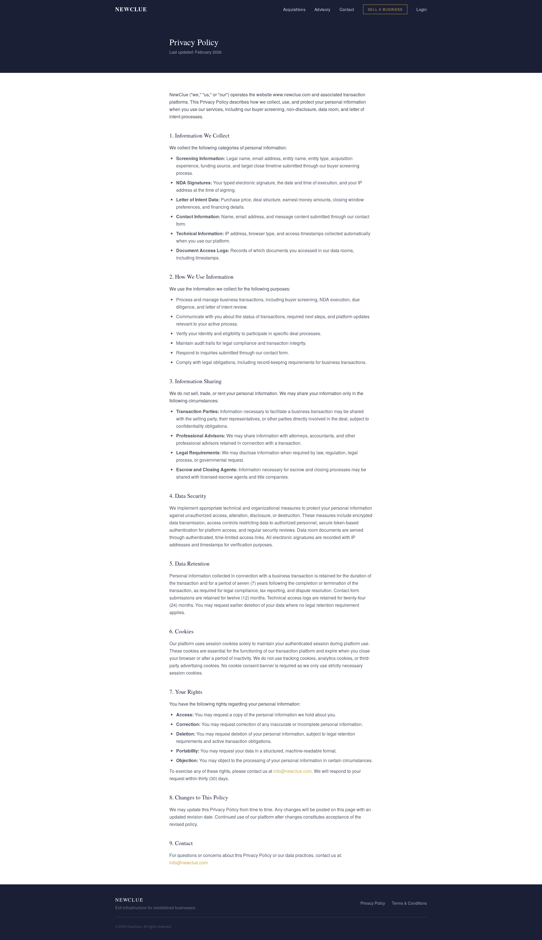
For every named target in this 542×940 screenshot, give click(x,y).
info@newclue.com (292, 771)
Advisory (322, 9)
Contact (347, 9)
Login (421, 9)
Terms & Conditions (409, 903)
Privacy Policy (372, 903)
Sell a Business (385, 9)
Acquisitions (294, 9)
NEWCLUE (131, 9)
